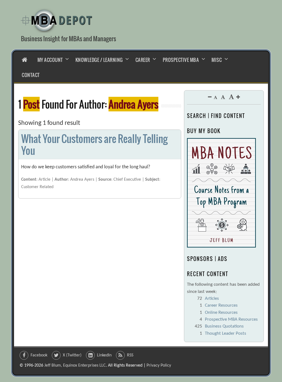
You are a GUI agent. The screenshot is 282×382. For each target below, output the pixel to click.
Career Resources (221, 305)
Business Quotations (224, 326)
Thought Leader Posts (225, 333)
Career (142, 59)
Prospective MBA (181, 59)
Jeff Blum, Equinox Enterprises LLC (75, 365)
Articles (212, 298)
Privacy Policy (159, 365)
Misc (217, 59)
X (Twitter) (72, 355)
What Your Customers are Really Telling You (94, 144)
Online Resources (221, 312)
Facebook (39, 355)
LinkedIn (104, 355)
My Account (50, 59)
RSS (130, 355)
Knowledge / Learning (99, 59)
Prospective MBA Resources (231, 319)
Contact (31, 75)
